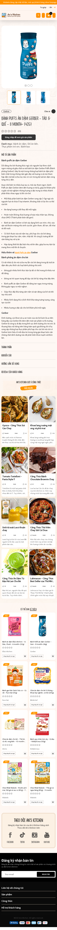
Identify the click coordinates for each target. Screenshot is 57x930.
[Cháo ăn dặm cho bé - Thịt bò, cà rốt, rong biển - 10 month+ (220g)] (14, 733)
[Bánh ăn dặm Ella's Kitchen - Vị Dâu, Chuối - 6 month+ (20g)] (14, 636)
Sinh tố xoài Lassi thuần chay (13, 529)
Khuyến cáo (6, 355)
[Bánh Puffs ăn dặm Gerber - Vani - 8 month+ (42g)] (42, 636)
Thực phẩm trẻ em (10, 146)
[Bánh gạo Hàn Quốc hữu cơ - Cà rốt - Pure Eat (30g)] (14, 684)
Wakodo (5, 798)
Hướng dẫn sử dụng (10, 363)
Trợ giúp (43, 7)
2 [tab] (28, 85)
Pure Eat (5, 700)
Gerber (6, 111)
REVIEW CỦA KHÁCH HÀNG (12, 372)
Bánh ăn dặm (19, 143)
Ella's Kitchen (7, 651)
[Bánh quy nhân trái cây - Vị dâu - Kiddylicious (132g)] (42, 733)
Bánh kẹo (25, 146)
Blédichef (34, 700)
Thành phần (6, 347)
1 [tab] (26, 85)
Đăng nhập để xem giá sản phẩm (18, 137)
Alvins (4, 749)
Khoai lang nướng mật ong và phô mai (41, 427)
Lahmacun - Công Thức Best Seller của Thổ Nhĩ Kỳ (41, 580)
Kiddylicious (34, 749)
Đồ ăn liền (33, 143)
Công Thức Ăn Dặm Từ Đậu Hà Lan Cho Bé (13, 580)
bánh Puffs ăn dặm (23, 252)
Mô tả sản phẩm (8, 154)
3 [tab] (31, 85)
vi (55, 7)
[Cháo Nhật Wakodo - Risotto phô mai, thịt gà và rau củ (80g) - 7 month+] (14, 782)
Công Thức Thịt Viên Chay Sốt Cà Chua (40, 529)
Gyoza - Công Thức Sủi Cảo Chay (13, 427)
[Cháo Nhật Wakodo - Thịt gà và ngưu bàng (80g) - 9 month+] (42, 782)
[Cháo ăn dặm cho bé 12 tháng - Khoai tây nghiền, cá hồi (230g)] (42, 684)
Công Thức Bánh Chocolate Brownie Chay (42, 478)
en (51, 7)
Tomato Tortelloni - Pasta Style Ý (12, 478)
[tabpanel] (28, 57)
